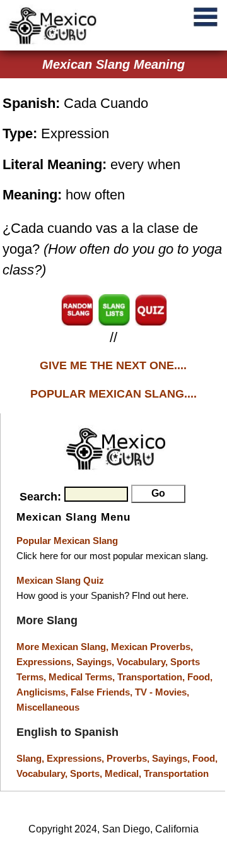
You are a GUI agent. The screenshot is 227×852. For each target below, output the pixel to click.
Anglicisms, (43, 692)
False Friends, (103, 692)
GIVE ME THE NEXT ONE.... (113, 365)
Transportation (176, 773)
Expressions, (45, 661)
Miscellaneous (47, 707)
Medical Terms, (83, 677)
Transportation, (152, 677)
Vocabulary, (143, 661)
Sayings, (96, 661)
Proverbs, (129, 758)
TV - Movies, (162, 692)
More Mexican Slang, (63, 646)
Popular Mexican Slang (67, 540)
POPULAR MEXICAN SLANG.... (113, 394)
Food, (199, 677)
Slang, (31, 758)
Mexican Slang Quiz (60, 580)
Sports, (87, 773)
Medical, (124, 773)
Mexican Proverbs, (152, 646)
